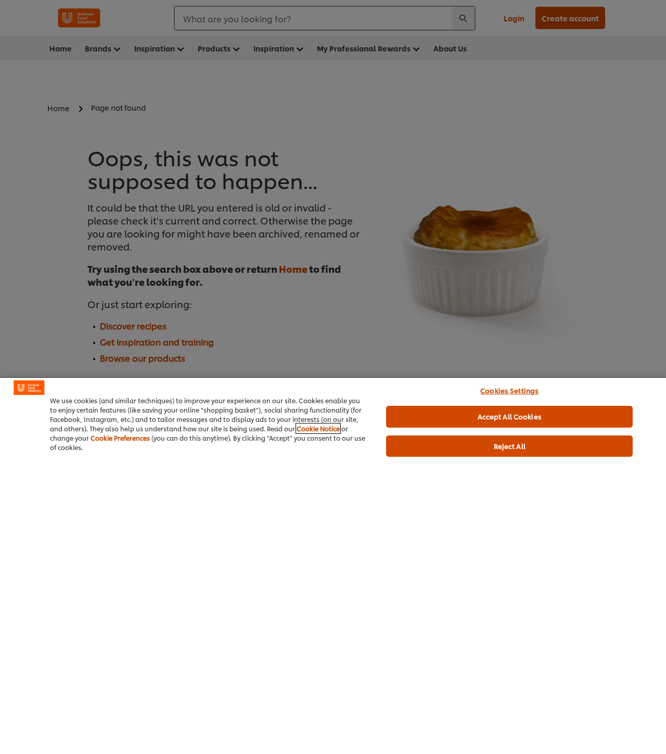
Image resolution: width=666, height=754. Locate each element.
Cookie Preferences (120, 437)
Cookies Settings (509, 390)
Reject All (510, 446)
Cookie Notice (318, 428)
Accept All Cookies (510, 416)
